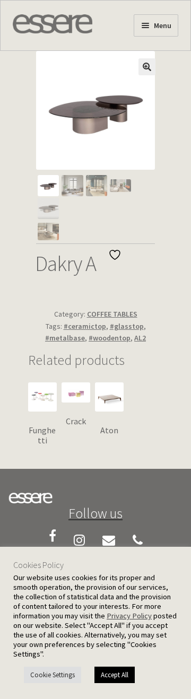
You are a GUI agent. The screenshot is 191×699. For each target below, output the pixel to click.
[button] (146, 66)
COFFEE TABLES (112, 314)
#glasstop (127, 326)
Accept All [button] (114, 674)
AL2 (140, 338)
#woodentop (110, 338)
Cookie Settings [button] (52, 674)
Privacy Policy (129, 616)
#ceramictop (85, 326)
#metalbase (65, 338)
